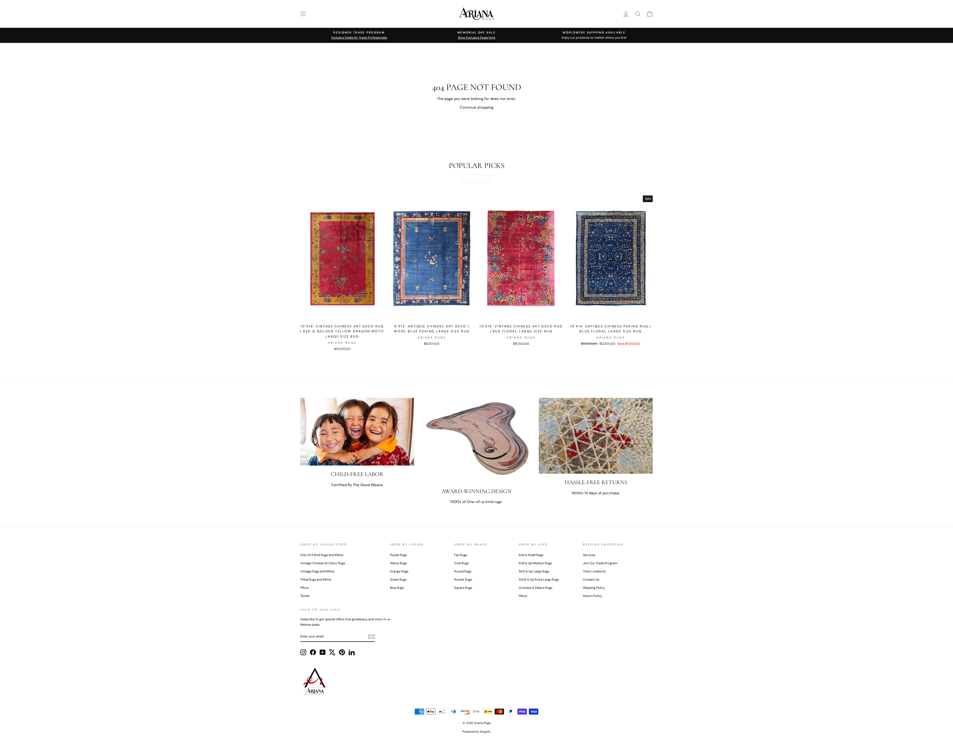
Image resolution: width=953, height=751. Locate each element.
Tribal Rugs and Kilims (315, 579)
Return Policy (592, 596)
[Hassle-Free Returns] (596, 436)
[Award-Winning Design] (477, 440)
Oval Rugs (461, 563)
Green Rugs (398, 579)
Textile (304, 596)
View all (476, 179)
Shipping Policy (594, 588)
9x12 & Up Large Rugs (534, 571)
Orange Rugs (399, 571)
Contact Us (591, 579)
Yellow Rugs (398, 563)
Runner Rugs (463, 579)
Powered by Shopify (476, 732)
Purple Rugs (398, 555)
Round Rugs (462, 571)
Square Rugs (463, 588)
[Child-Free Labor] (357, 432)
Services (589, 555)
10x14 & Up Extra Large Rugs (539, 579)
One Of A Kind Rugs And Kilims (321, 555)
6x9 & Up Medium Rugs (535, 563)
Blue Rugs (397, 588)
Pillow (304, 588)
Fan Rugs (460, 555)
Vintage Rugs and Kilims (317, 571)
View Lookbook (594, 571)
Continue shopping (476, 107)
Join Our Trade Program (600, 563)
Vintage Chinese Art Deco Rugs (322, 563)
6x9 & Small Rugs (531, 555)
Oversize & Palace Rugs (535, 588)
